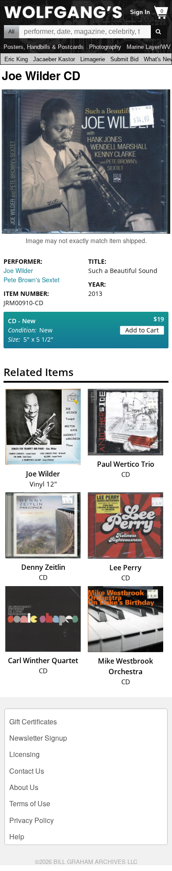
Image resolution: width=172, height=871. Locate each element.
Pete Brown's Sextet (32, 279)
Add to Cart (142, 330)
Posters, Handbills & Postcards (44, 47)
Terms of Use (29, 803)
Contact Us (26, 771)
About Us (23, 787)
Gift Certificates (33, 721)
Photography (105, 47)
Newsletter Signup (38, 738)
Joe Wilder (18, 270)
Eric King (16, 59)
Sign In (140, 12)
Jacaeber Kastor (54, 59)
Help (16, 836)
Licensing (24, 754)
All (11, 32)
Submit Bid (124, 59)
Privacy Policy (31, 820)
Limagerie (92, 59)
